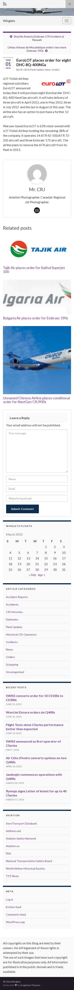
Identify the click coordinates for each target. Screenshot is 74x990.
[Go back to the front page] (37, 12)
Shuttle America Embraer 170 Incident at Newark (39, 38)
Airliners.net (13, 831)
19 (19, 564)
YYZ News (12, 876)
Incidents (12, 642)
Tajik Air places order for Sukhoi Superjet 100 (34, 269)
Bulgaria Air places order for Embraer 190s (35, 318)
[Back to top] (65, 981)
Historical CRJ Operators (21, 634)
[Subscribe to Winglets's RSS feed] (5, 3)
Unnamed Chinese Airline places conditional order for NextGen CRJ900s (36, 400)
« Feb (32, 575)
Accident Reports (17, 597)
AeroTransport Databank (21, 823)
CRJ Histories (14, 612)
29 (46, 569)
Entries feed (13, 907)
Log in (9, 899)
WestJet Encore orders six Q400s (30, 712)
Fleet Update (37, 69)
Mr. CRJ (23, 69)
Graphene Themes (30, 985)
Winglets (9, 21)
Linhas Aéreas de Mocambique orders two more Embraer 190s (37, 49)
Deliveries (12, 619)
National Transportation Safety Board (29, 861)
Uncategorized (15, 672)
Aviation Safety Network (21, 838)
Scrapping (12, 664)
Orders (56, 69)
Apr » (41, 575)
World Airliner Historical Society (25, 868)
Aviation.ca (12, 846)
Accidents (12, 604)
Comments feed (16, 914)
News (48, 69)
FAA (8, 853)
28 (37, 569)
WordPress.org (15, 922)
